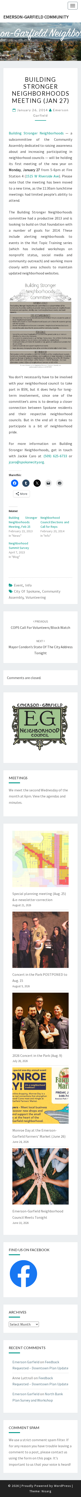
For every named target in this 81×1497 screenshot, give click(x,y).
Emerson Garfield (25, 1362)
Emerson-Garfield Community (36, 17)
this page (44, 1458)
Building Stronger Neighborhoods (36, 133)
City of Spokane (27, 591)
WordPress (62, 1486)
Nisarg (47, 1491)
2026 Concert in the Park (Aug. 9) (37, 1055)
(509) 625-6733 (55, 456)
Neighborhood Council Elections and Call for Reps (54, 522)
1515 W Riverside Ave (42, 176)
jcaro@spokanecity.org (26, 462)
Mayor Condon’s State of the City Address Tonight (41, 647)
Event (18, 585)
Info (28, 585)
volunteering (36, 597)
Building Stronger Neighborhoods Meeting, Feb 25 (23, 522)
